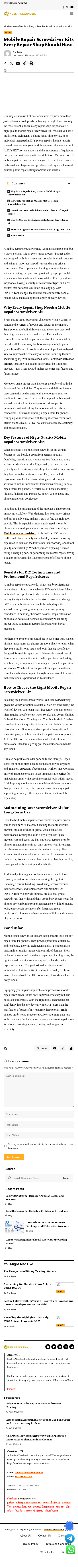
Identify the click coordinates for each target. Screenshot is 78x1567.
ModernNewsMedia (54, 1529)
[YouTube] (71, 7)
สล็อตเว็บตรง (51, 1510)
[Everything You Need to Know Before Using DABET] (65, 1287)
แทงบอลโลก (39, 1506)
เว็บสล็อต (12, 1498)
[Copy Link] (25, 63)
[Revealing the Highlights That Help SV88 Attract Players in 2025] (65, 1321)
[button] (71, 14)
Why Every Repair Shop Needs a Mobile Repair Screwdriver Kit (34, 193)
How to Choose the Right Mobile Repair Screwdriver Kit (37, 221)
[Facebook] (63, 7)
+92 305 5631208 (23, 1476)
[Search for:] (35, 1178)
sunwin (50, 1506)
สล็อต (11, 1502)
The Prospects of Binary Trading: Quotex (30, 1271)
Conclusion (17, 235)
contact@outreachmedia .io (29, 1472)
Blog (8, 32)
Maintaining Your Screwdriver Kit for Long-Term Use (40, 229)
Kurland (10, 1326)
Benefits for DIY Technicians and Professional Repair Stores (38, 212)
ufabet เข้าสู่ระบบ (51, 1502)
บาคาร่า (12, 1389)
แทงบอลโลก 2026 (22, 1506)
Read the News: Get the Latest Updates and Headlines (36, 1211)
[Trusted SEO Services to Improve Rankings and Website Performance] (14, 1227)
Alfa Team (17, 52)
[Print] (31, 63)
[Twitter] (67, 7)
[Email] (18, 63)
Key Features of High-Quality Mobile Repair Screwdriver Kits (32, 202)
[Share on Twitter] (11, 63)
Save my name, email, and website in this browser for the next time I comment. (40, 1146)
